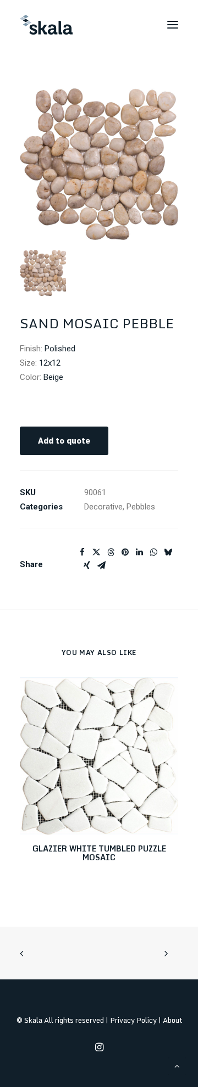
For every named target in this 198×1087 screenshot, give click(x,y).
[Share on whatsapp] (153, 552)
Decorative (103, 507)
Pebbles (141, 507)
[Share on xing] (87, 565)
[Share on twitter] (96, 552)
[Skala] (46, 25)
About (172, 1020)
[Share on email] (101, 565)
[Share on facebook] (82, 552)
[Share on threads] (110, 552)
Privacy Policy (133, 1020)
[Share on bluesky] (167, 552)
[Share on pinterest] (124, 552)
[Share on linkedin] (139, 552)
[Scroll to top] (177, 1066)
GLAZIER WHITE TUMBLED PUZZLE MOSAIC (99, 853)
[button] (172, 24)
